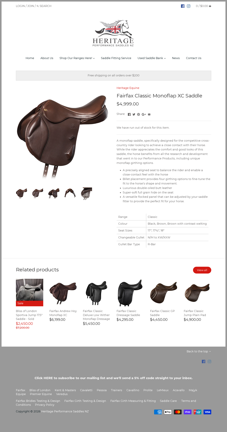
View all (202, 270)
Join (30, 6)
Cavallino (132, 390)
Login (20, 6)
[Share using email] (149, 113)
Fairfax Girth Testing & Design (85, 401)
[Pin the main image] (138, 113)
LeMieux (163, 390)
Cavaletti (86, 390)
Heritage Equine (128, 88)
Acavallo (179, 390)
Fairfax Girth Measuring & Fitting (133, 401)
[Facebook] (183, 6)
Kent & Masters (65, 390)
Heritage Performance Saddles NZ (65, 411)
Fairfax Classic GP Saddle (162, 313)
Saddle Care (168, 401)
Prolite (148, 390)
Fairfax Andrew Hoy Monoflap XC (63, 313)
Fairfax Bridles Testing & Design (38, 401)
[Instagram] (188, 6)
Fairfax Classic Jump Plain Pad (195, 313)
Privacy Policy (44, 404)
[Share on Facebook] (129, 113)
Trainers (116, 390)
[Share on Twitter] (133, 113)
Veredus (62, 394)
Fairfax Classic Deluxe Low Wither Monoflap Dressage (96, 315)
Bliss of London (39, 390)
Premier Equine (41, 394)
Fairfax (20, 390)
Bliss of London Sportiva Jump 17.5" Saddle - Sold (29, 315)
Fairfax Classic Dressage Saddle (128, 313)
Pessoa (102, 390)
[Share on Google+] (144, 113)
